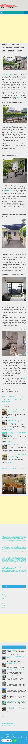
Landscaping (4, 609)
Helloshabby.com (6, 74)
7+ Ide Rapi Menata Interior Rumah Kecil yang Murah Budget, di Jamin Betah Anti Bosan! (17, 434)
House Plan (4, 592)
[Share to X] (5, 404)
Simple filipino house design (7, 723)
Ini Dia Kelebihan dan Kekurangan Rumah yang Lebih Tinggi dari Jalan (13, 47)
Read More (10, 417)
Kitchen (3, 594)
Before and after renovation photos (8, 725)
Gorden (3, 607)
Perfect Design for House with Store (13, 650)
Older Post (23, 468)
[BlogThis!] (4, 404)
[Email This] (3, 404)
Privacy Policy (4, 721)
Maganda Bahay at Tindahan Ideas (13, 695)
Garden (3, 603)
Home (14, 468)
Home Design (4, 589)
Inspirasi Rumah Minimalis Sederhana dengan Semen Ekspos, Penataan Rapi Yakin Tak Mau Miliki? (16, 422)
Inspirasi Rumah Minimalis (14, 396)
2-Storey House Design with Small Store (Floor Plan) (16, 701)
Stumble (5, 401)
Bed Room (4, 598)
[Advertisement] (14, 29)
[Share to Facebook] (6, 404)
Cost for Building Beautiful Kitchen (13, 491)
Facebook (11, 399)
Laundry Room (5, 605)
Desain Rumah (5, 396)
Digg (11, 401)
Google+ (23, 399)
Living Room (4, 596)
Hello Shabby (19, 736)
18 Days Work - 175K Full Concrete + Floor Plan (15, 669)
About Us (4, 716)
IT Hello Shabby (8, 737)
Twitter (17, 399)
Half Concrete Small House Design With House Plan (16, 675)
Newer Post (4, 468)
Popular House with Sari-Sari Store (13, 663)
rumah (19, 97)
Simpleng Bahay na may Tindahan (13, 707)
